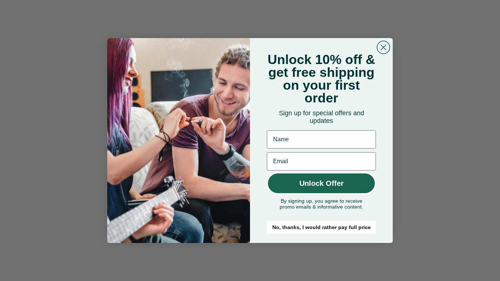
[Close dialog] (383, 47)
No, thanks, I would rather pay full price (321, 227)
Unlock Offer (321, 183)
